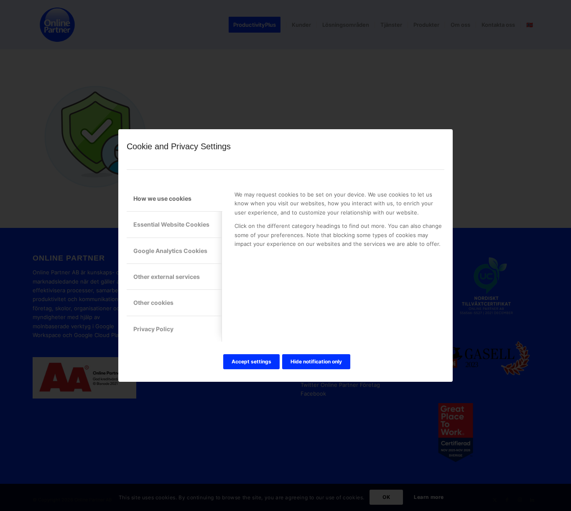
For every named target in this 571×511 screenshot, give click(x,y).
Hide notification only (316, 361)
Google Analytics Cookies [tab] (170, 250)
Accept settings (251, 361)
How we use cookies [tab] (162, 198)
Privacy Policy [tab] (153, 328)
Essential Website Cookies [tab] (171, 224)
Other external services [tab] (166, 276)
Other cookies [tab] (153, 302)
